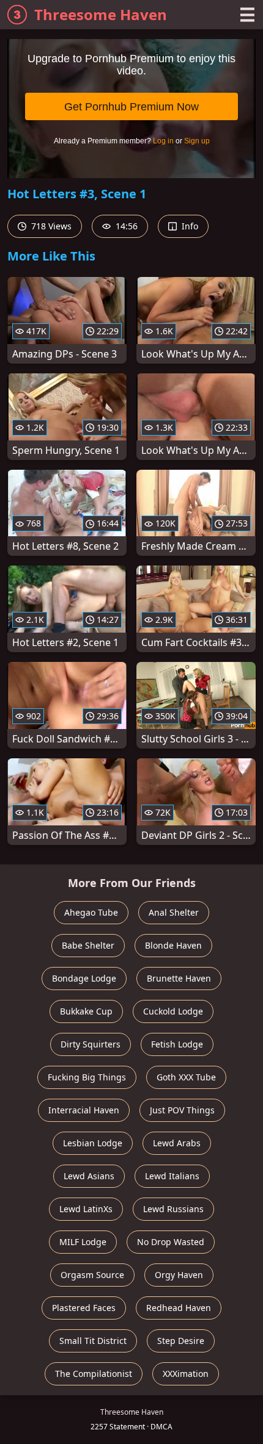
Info (188, 226)
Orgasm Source (92, 1275)
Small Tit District (93, 1340)
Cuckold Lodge (173, 1011)
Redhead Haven (178, 1307)
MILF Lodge (82, 1242)
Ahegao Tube (91, 912)
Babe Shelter (88, 945)
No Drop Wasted (170, 1242)
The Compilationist (93, 1373)
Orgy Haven (179, 1275)
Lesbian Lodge (92, 1143)
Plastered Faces (84, 1307)
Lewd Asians (89, 1176)
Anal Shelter (174, 912)
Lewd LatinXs (86, 1209)
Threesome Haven (100, 14)
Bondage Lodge (84, 978)
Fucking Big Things (87, 1077)
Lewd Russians (173, 1209)
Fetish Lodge (177, 1044)
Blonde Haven (173, 945)
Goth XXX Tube (186, 1077)
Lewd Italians (172, 1176)
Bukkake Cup (86, 1011)
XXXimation (186, 1373)
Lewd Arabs (177, 1143)
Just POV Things (182, 1110)
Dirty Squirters (90, 1044)
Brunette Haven (179, 978)
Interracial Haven (83, 1110)
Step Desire (180, 1340)
